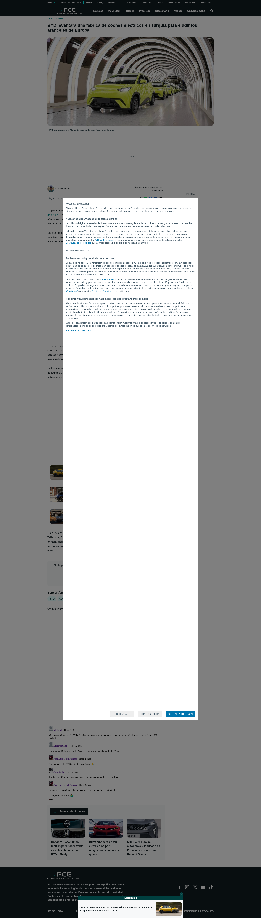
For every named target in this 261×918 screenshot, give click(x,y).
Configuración (150, 714)
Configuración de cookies (78, 243)
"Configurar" (72, 291)
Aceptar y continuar (181, 714)
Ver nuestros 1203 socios (79, 330)
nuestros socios (110, 279)
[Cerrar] (181, 894)
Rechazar (122, 714)
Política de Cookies (104, 240)
